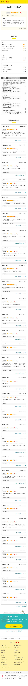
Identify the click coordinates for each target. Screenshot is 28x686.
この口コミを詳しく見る (20, 140)
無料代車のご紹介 (17, 645)
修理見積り (16, 655)
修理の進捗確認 (17, 659)
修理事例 (3, 650)
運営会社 (3, 662)
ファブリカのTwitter (18, 662)
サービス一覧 (3, 645)
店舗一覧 (3, 652)
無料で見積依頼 (14, 626)
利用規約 (3, 657)
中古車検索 (3, 664)
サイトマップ (3, 659)
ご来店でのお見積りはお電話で (13, 631)
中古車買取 (16, 664)
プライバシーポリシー (18, 657)
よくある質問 (17, 652)
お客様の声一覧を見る (21, 606)
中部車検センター (4, 667)
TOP (2, 638)
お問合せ (3, 655)
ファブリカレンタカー (5, 647)
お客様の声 (6, 638)
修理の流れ (16, 647)
